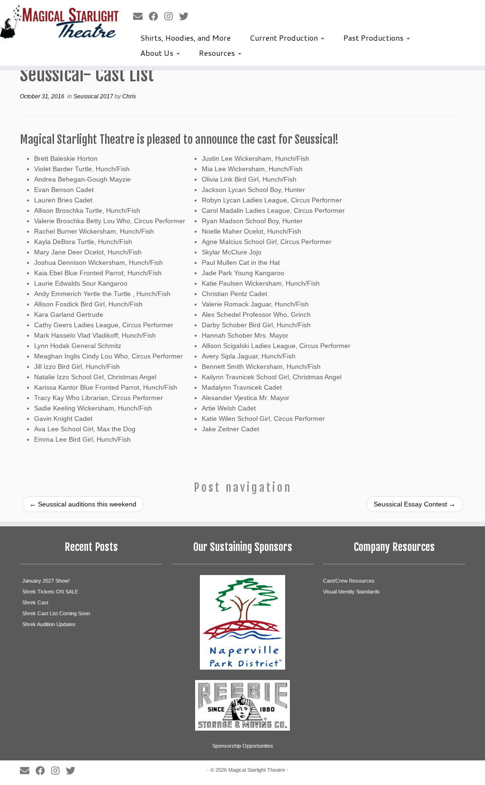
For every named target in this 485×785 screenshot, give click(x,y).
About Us (157, 52)
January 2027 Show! (46, 581)
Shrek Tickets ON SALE (50, 591)
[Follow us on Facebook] (156, 16)
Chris (129, 96)
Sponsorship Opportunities (242, 746)
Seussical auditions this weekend (82, 504)
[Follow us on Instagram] (171, 16)
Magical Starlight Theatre (256, 770)
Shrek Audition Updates (49, 624)
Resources (218, 52)
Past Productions (374, 37)
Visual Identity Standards (351, 591)
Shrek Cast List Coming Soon (56, 613)
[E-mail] (141, 16)
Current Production (285, 37)
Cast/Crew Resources (349, 581)
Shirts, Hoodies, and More (185, 37)
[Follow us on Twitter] (187, 16)
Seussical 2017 (94, 96)
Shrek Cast (35, 602)
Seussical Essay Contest (415, 504)
